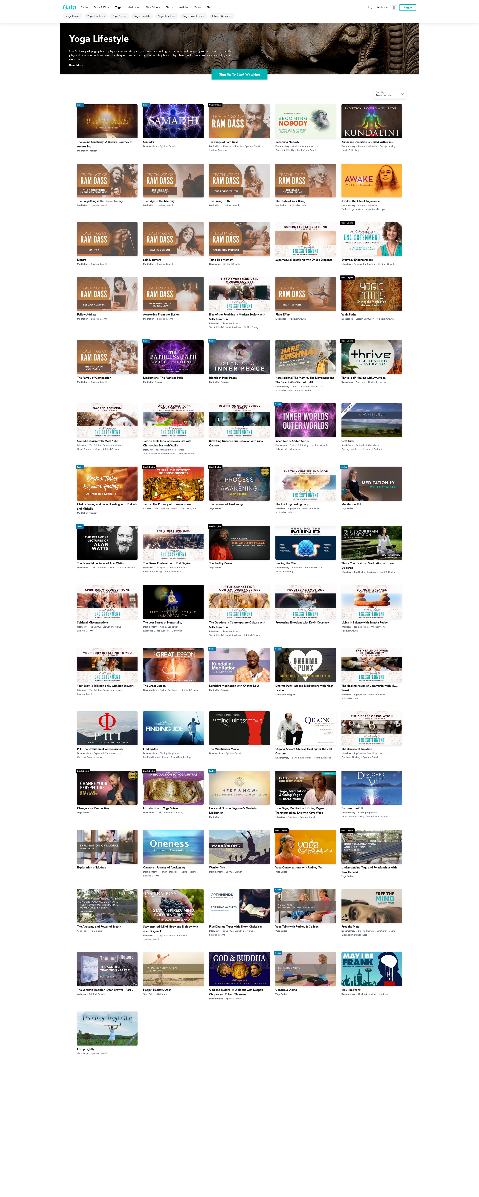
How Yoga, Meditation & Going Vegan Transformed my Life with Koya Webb (299, 810)
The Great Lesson (154, 685)
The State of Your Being (290, 201)
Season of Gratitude (373, 448)
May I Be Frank (351, 989)
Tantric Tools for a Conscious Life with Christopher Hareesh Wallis (167, 443)
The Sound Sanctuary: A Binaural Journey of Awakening (104, 144)
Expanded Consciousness (156, 630)
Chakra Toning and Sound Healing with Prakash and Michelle (107, 506)
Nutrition (292, 816)
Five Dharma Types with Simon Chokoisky (236, 926)
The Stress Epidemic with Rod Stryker (167, 563)
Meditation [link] (133, 7)
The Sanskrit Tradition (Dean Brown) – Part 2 (105, 989)
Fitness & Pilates (221, 16)
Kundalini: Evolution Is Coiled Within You (367, 142)
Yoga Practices (96, 16)
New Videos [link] (153, 7)
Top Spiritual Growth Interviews (225, 327)
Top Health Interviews (365, 571)
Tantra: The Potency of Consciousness (167, 504)
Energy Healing (387, 146)
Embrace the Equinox (364, 263)
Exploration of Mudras (91, 867)
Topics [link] (169, 7)
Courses (147, 508)
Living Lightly (85, 1049)
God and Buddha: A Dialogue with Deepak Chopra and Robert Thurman (236, 992)
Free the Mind (350, 926)
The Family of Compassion (94, 377)
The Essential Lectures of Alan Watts (100, 563)
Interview (346, 263)
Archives (81, 993)
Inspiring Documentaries (155, 756)
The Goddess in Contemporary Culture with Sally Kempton (237, 625)
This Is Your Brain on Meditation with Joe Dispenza (367, 565)
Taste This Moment (221, 259)
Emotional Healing (152, 571)
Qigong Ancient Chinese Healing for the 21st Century (303, 751)
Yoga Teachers (166, 16)
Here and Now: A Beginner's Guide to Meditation (233, 810)
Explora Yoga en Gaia (352, 209)
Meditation (214, 146)
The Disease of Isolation (356, 749)
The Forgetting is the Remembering (100, 201)
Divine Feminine (230, 323)
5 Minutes (161, 993)
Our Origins (177, 630)
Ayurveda (360, 381)
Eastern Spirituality (232, 146)
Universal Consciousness (287, 448)
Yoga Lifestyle (142, 16)
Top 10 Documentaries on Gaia (307, 386)
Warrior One (217, 867)
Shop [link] (210, 7)
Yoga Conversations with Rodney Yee (298, 867)
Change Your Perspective (93, 808)
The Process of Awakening (226, 504)
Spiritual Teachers (218, 149)
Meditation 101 (351, 504)
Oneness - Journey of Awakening (164, 867)
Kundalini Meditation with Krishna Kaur (234, 685)
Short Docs (347, 445)
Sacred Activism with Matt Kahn (97, 441)
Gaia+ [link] (197, 7)
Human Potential (168, 871)
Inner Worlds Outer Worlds (292, 441)
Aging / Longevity (169, 626)
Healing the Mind (286, 563)
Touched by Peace (220, 563)
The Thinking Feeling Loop (292, 504)
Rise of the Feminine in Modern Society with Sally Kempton (237, 317)
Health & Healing (350, 149)
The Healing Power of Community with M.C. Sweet (369, 688)
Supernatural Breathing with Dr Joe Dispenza (303, 259)
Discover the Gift (352, 808)
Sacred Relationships (181, 756)
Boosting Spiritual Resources (169, 449)
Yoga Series (119, 16)
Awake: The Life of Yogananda (360, 201)
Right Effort (282, 314)
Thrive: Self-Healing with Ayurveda (363, 377)
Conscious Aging (286, 989)
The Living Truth (219, 201)
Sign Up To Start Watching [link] (239, 74)
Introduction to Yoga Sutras (160, 808)
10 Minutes (96, 930)
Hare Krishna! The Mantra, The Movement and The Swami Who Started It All (304, 380)
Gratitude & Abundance (304, 146)
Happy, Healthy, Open (157, 989)
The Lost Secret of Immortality (162, 622)
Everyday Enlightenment (357, 259)
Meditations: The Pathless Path (163, 377)
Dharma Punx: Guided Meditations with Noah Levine (304, 688)
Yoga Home (73, 16)
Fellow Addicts (86, 314)
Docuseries (214, 263)
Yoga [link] (118, 7)
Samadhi (148, 142)
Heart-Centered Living (88, 448)
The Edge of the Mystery (159, 201)
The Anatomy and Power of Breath (99, 926)
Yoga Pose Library (193, 16)
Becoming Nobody (287, 142)
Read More (76, 65)
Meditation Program (87, 150)
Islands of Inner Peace (223, 377)
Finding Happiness (350, 448)
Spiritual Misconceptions (93, 622)
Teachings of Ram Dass (223, 142)
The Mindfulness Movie (224, 749)
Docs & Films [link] (101, 7)
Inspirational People (307, 149)
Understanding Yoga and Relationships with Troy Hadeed (369, 870)
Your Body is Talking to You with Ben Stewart (105, 685)
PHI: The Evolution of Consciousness (100, 749)
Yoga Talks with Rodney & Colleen (296, 926)
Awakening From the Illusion (161, 314)
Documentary (150, 146)
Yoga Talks (82, 930)
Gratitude (347, 441)
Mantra (81, 259)
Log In (408, 7)
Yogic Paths (348, 314)
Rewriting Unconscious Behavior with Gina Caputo (236, 443)
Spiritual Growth (168, 146)
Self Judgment (152, 259)
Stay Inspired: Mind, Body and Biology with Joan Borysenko (170, 929)
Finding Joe (150, 749)
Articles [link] (183, 7)
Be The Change (251, 327)
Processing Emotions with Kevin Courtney (302, 622)
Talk (156, 508)
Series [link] (84, 7)
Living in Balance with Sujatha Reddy (364, 622)
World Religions (188, 508)
